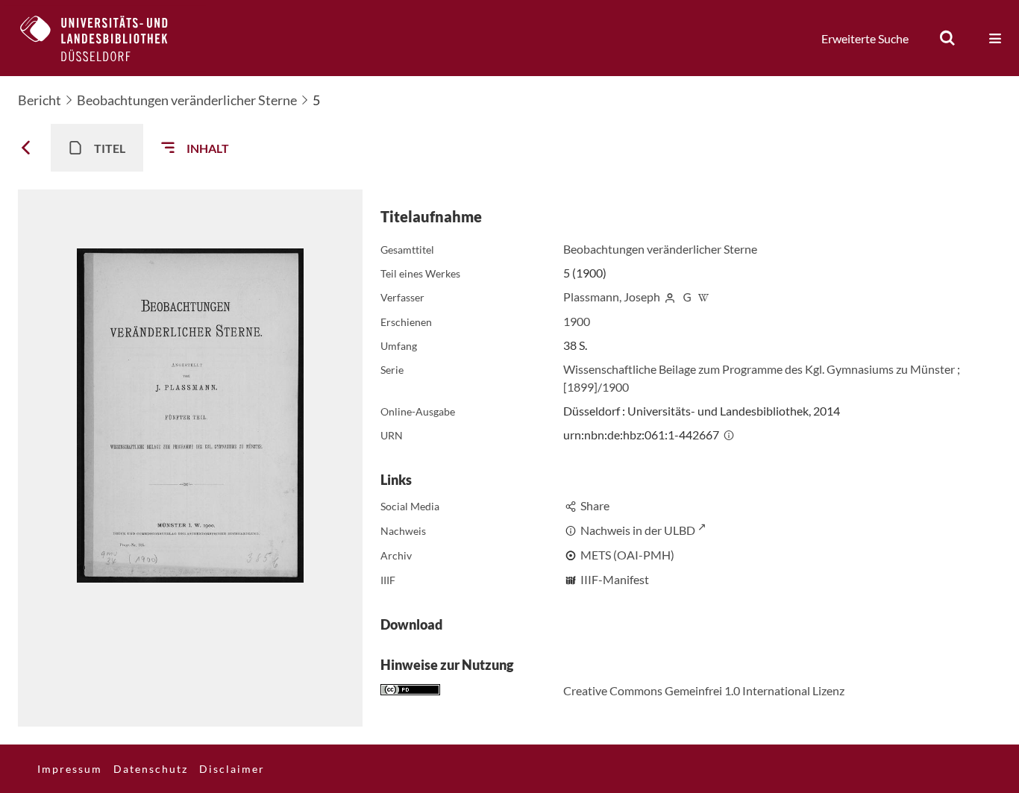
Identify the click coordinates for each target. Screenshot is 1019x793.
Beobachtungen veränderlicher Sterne (187, 100)
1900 (576, 321)
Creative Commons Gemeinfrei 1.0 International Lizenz (703, 690)
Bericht (39, 100)
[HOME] (105, 38)
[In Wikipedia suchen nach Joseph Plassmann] (703, 296)
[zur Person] (669, 296)
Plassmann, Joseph (611, 296)
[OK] (947, 38)
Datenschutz (150, 768)
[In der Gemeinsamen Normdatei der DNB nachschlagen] (687, 296)
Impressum (69, 768)
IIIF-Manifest (614, 579)
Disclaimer (232, 768)
